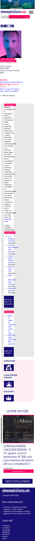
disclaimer (6, 534)
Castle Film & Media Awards (11, 259)
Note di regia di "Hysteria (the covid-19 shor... (11, 324)
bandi (4, 538)
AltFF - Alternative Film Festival (12, 279)
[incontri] (9, 401)
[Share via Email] (9, 26)
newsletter (6, 530)
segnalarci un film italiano (13, 509)
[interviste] (9, 370)
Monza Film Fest (11, 269)
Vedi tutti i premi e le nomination (8, 301)
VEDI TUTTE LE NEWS (17, 481)
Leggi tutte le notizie (8, 352)
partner (5, 536)
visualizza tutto (7, 220)
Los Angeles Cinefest (11, 238)
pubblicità (6, 532)
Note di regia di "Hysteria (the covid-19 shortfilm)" (10, 90)
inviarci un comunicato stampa (15, 507)
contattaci (6, 528)
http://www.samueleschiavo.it (11, 82)
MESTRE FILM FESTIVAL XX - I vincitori (12, 339)
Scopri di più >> (18, 471)
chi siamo (6, 525)
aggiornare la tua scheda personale (17, 513)
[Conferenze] (9, 387)
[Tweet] (5, 26)
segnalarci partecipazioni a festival (17, 511)
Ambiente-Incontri (12, 289)
